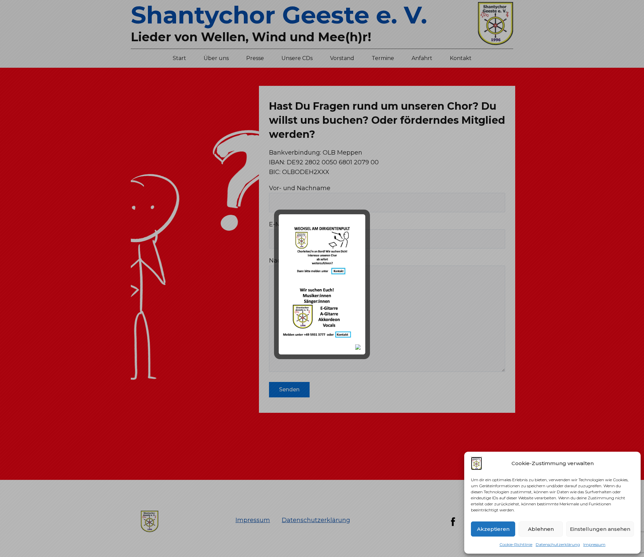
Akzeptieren (493, 529)
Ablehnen (541, 529)
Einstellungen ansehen (600, 529)
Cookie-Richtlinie (515, 544)
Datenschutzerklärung (558, 544)
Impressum (594, 544)
